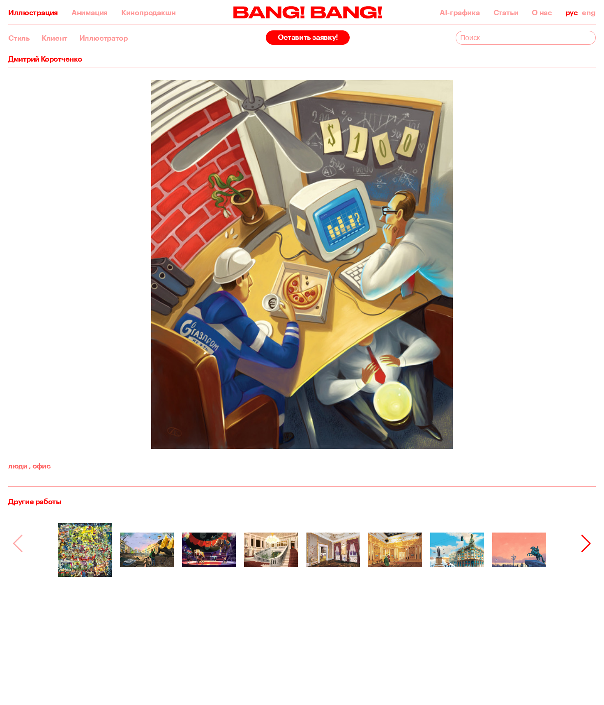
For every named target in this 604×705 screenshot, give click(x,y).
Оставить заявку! (308, 36)
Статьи (506, 12)
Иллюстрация (33, 12)
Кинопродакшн (148, 12)
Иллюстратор (103, 38)
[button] (586, 544)
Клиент (54, 38)
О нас (542, 12)
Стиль (19, 38)
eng (588, 12)
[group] (85, 550)
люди (17, 465)
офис (40, 465)
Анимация (89, 12)
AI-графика (460, 12)
